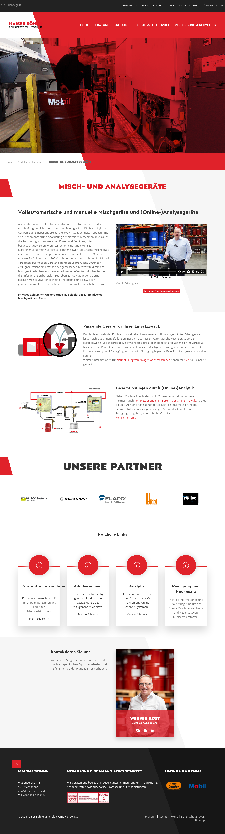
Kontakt (158, 5)
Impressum (149, 816)
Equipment (38, 162)
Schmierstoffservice (152, 25)
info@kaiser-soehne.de (32, 791)
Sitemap (200, 820)
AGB (202, 816)
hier (186, 360)
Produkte (122, 25)
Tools (171, 5)
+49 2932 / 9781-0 (34, 795)
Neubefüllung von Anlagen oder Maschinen (143, 360)
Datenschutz (189, 816)
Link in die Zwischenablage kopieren (161, 291)
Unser (39, 594)
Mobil (145, 5)
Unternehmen (129, 5)
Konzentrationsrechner (36, 598)
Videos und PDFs (188, 5)
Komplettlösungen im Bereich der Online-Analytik (165, 400)
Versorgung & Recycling (195, 25)
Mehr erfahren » (39, 618)
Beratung (102, 25)
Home (84, 25)
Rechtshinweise (168, 816)
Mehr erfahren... (126, 417)
